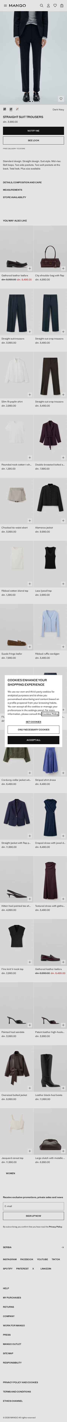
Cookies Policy (50, 714)
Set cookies (33, 721)
